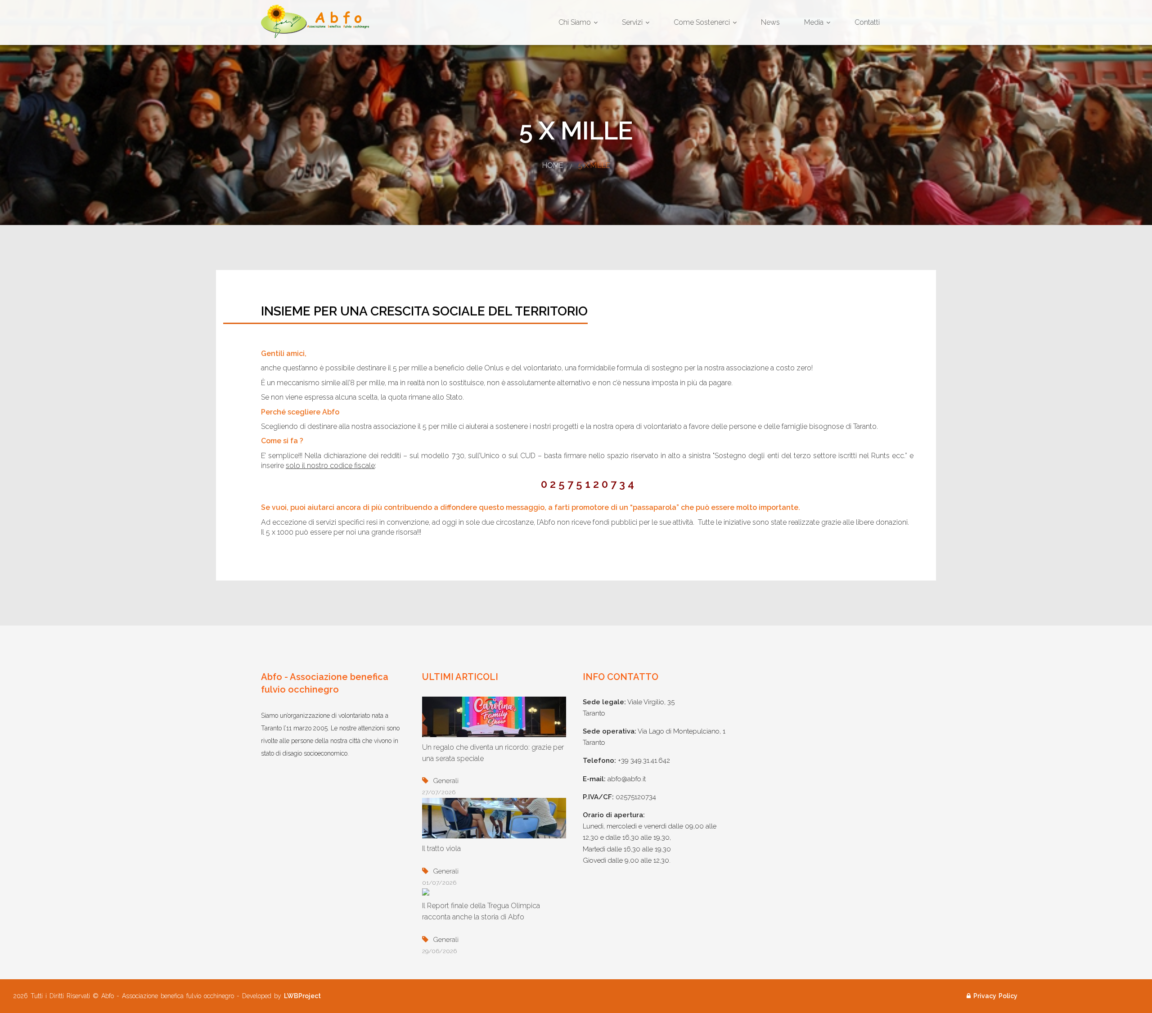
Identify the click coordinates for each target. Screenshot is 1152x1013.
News (770, 22)
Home (552, 165)
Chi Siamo (574, 22)
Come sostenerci (702, 22)
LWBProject (302, 995)
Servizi (632, 22)
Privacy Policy (995, 995)
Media (814, 22)
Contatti (867, 22)
